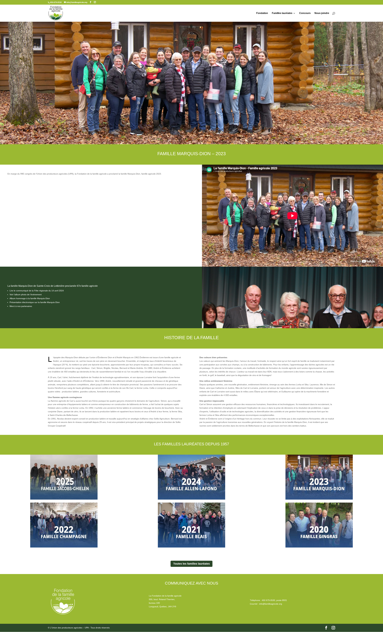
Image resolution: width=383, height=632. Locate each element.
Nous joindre (321, 13)
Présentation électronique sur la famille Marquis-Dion (35, 302)
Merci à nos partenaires (21, 306)
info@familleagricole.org (270, 604)
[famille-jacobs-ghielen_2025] (64, 477)
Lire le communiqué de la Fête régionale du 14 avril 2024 (37, 290)
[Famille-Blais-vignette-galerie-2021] (191, 525)
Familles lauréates (282, 13)
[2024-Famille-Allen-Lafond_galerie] (191, 477)
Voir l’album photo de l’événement (26, 294)
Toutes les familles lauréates (191, 563)
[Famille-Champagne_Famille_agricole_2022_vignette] (64, 525)
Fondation (262, 13)
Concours (305, 13)
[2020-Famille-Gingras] (319, 525)
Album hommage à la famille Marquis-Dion (30, 298)
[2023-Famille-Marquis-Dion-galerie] (319, 477)
